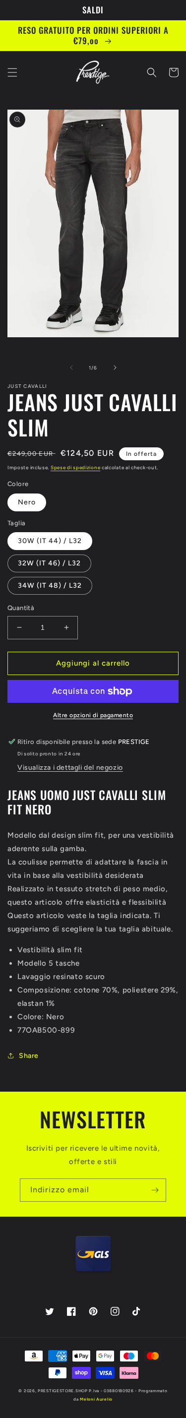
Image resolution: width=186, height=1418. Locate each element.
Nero (27, 502)
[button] (12, 72)
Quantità (20, 608)
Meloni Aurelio (96, 1399)
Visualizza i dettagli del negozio (70, 767)
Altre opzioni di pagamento (93, 715)
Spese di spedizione (75, 467)
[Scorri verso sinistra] (71, 367)
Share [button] (29, 1055)
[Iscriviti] (155, 1190)
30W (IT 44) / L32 (50, 541)
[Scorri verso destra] (115, 367)
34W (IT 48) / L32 (50, 585)
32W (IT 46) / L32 (49, 563)
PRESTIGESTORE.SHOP (63, 1390)
